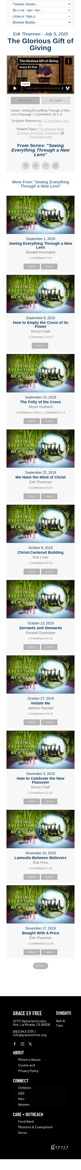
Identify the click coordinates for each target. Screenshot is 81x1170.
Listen (58, 100)
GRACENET (69, 10)
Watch (27, 100)
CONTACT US (65, 5)
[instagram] (22, 1044)
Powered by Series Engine (41, 977)
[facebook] (14, 1044)
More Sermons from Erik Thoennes (40, 131)
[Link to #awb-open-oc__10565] (70, 28)
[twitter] (30, 1044)
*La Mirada (46, 129)
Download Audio (40, 137)
